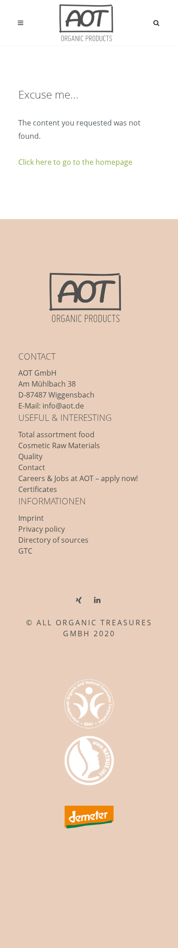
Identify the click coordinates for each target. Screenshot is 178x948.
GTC (25, 551)
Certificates (37, 489)
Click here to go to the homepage (75, 162)
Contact (31, 467)
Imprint (31, 518)
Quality (30, 456)
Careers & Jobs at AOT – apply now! (78, 478)
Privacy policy (41, 529)
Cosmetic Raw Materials (59, 445)
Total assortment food (56, 434)
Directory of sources (53, 540)
